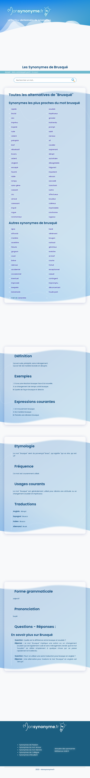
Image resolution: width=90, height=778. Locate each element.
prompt (52, 127)
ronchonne (53, 212)
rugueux (52, 217)
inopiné (14, 127)
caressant (15, 203)
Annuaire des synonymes (65, 748)
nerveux (52, 136)
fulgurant (52, 167)
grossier (52, 118)
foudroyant (53, 292)
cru (12, 194)
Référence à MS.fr (62, 751)
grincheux (53, 247)
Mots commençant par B (21, 72)
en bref (52, 256)
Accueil (7, 72)
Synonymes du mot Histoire (30, 750)
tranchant (53, 185)
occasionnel (16, 274)
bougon (52, 238)
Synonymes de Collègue (29, 752)
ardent (14, 158)
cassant (14, 190)
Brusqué (35, 72)
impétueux (53, 113)
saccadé (52, 181)
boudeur (52, 199)
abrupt (51, 154)
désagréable (54, 163)
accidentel (15, 269)
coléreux (52, 203)
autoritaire (53, 158)
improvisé (15, 283)
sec (12, 118)
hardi (51, 229)
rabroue (14, 265)
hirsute (14, 247)
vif (50, 140)
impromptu (53, 283)
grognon (14, 251)
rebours (52, 176)
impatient (53, 172)
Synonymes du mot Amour (30, 747)
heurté (14, 172)
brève (13, 260)
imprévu (14, 122)
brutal (13, 113)
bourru (14, 154)
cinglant (14, 163)
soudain (52, 109)
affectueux (53, 194)
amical (14, 199)
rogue (13, 212)
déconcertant (54, 287)
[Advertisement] (45, 48)
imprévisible (53, 208)
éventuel (15, 278)
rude (13, 131)
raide (13, 176)
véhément (53, 233)
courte (51, 260)
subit (51, 131)
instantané (15, 292)
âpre (13, 229)
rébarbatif (15, 149)
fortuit (51, 265)
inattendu (53, 122)
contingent (53, 278)
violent (14, 136)
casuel (51, 274)
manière (14, 238)
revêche (52, 251)
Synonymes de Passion (28, 745)
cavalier (52, 145)
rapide (14, 109)
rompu (14, 181)
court (13, 256)
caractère (22, 298)
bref (13, 145)
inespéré (14, 287)
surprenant (53, 149)
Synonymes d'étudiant (28, 755)
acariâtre (15, 242)
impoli (13, 208)
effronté (14, 233)
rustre (51, 190)
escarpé (14, 167)
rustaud (52, 242)
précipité (15, 140)
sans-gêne (15, 185)
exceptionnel (54, 269)
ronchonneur (16, 217)
